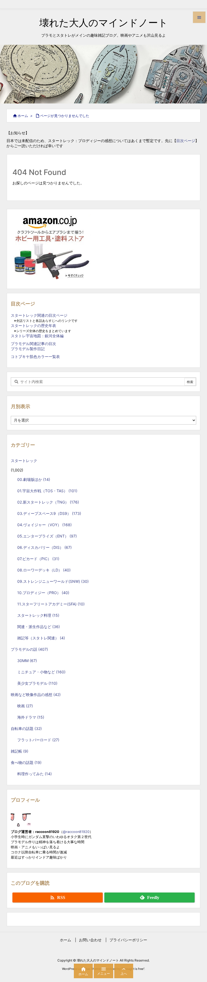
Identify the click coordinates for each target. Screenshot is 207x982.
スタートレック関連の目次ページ (39, 315)
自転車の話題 (26, 728)
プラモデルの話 (29, 649)
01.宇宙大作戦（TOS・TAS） (47, 490)
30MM (27, 660)
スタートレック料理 (38, 615)
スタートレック (26, 460)
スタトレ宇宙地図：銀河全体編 (37, 335)
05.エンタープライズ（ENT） (47, 536)
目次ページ (185, 140)
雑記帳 (19, 751)
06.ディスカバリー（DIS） (44, 547)
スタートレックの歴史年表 (33, 325)
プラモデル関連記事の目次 (33, 343)
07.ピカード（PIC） (38, 558)
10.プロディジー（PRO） (43, 592)
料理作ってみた (34, 773)
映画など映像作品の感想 (36, 694)
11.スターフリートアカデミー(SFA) (51, 604)
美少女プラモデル (37, 683)
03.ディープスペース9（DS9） (49, 513)
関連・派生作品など (38, 626)
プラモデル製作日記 (28, 348)
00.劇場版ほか (33, 479)
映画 (25, 706)
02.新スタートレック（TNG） (48, 502)
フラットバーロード (38, 740)
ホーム (23, 115)
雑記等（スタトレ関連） (41, 638)
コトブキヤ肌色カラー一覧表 (35, 356)
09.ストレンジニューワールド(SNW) (53, 581)
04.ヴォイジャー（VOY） (44, 524)
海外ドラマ (30, 717)
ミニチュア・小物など (41, 672)
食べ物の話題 (26, 762)
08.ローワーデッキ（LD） (44, 570)
